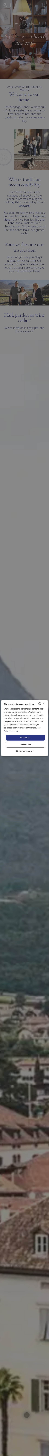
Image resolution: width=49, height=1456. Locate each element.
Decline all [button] (25, 744)
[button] (24, 751)
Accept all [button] (25, 737)
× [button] (43, 703)
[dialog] (24, 728)
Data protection (11, 731)
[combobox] (39, 703)
